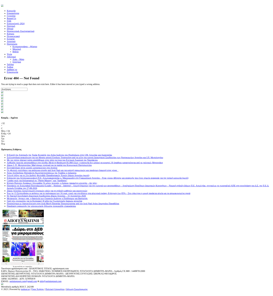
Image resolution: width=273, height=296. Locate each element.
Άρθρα (10, 67)
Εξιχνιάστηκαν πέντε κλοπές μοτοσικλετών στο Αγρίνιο (32, 168)
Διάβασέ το (12, 69)
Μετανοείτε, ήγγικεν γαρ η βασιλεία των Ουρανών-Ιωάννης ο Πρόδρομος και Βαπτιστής (47, 198)
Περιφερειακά (13, 36)
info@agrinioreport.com (50, 281)
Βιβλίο (16, 51)
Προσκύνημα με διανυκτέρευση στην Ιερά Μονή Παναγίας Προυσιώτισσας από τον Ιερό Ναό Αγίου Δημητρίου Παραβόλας (63, 203)
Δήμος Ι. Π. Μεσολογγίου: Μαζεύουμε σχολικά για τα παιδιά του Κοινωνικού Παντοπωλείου (49, 165)
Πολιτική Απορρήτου (55, 289)
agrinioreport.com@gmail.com (23, 281)
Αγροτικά (11, 41)
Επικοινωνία (12, 72)
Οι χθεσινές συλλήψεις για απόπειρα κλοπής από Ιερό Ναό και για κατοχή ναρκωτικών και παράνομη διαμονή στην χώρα (62, 170)
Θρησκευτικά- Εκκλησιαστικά (20, 31)
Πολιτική (11, 26)
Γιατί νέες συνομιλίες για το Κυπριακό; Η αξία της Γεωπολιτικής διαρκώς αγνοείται (44, 201)
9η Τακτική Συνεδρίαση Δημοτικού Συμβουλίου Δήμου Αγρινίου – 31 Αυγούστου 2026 (46, 196)
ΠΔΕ (9, 21)
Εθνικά (10, 28)
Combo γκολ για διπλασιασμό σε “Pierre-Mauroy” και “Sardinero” (37, 180)
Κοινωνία (11, 11)
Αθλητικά (11, 57)
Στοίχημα (17, 62)
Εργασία (11, 39)
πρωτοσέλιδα (19, 266)
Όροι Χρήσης (37, 289)
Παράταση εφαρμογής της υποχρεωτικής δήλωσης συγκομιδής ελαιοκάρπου (41, 206)
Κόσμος (10, 34)
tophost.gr (25, 289)
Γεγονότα (11, 16)
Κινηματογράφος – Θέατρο (25, 46)
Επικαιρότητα (13, 13)
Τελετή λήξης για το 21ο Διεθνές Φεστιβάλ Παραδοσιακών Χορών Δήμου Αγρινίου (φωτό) (48, 175)
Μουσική (17, 49)
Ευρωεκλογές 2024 (15, 23)
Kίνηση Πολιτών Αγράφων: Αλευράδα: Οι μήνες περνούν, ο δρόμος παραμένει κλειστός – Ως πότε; (52, 183)
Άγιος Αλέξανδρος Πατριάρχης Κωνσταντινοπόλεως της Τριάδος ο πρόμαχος (41, 173)
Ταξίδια (10, 64)
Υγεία (9, 54)
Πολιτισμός (12, 44)
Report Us (11, 18)
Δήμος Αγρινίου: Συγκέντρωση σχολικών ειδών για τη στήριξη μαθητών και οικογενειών (47, 191)
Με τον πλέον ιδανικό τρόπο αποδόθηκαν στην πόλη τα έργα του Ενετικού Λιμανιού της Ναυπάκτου (52, 160)
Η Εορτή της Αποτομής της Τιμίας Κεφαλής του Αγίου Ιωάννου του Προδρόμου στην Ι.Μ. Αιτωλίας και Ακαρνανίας (59, 155)
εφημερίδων (28, 266)
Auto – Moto (18, 59)
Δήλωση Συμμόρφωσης (77, 289)
